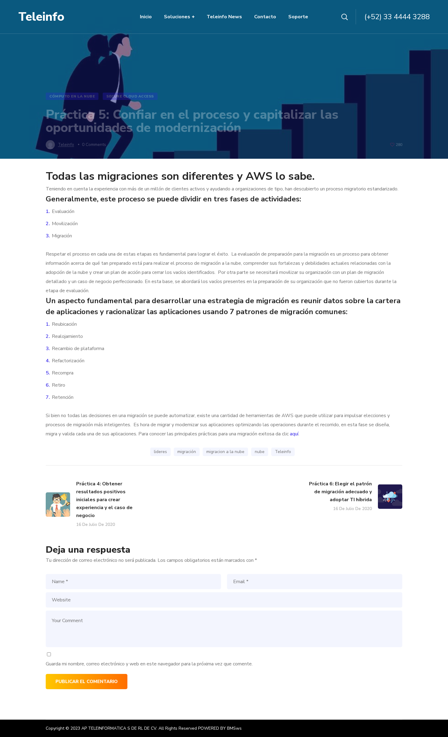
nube (260, 452)
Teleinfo (283, 452)
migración (186, 452)
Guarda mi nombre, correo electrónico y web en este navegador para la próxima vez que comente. (149, 664)
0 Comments (94, 144)
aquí (294, 434)
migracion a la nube (225, 452)
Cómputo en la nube (72, 96)
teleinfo (66, 144)
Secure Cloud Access (130, 96)
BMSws (234, 728)
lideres (160, 452)
